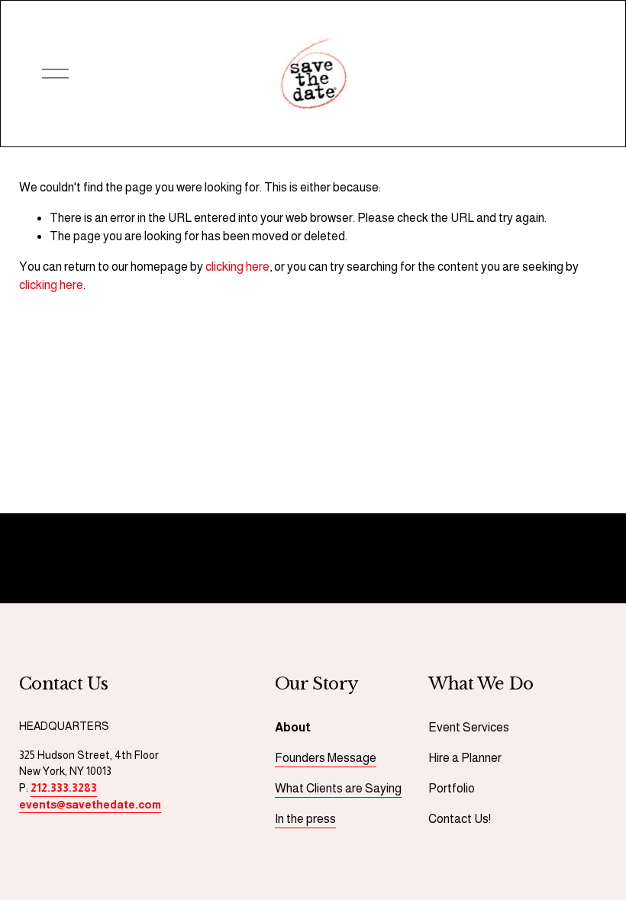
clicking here (237, 266)
